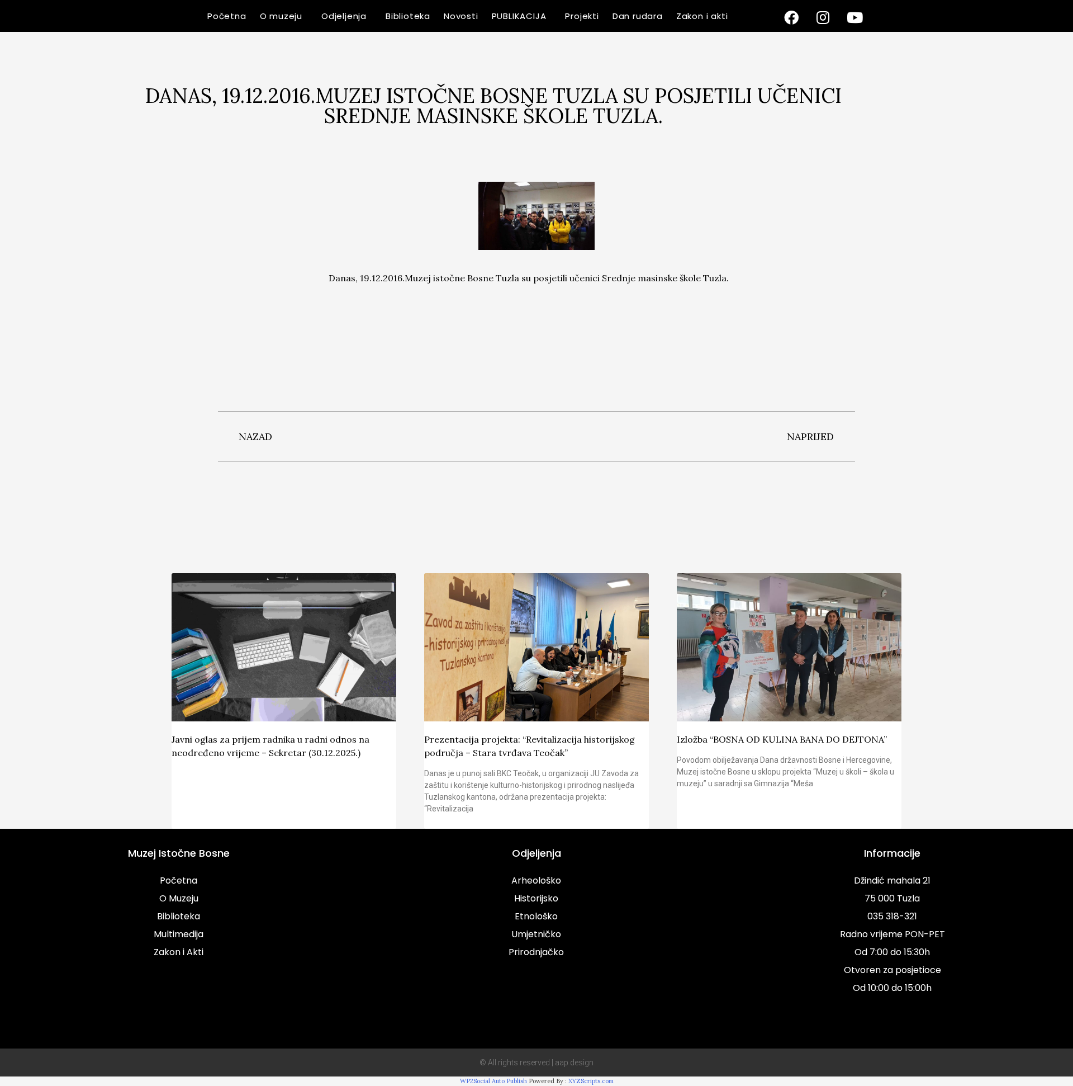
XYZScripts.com (591, 1081)
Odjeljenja (344, 16)
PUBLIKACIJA (519, 16)
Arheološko (536, 880)
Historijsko (536, 898)
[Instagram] (823, 17)
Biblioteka (408, 16)
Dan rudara (638, 16)
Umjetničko (536, 934)
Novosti (461, 16)
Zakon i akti (702, 16)
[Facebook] (791, 17)
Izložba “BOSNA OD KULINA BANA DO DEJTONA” (782, 739)
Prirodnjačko (536, 952)
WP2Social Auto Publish (493, 1081)
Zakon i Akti (178, 952)
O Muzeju (178, 898)
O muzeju (281, 16)
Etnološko (536, 916)
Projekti (582, 16)
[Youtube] (855, 17)
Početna (226, 16)
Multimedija (178, 934)
